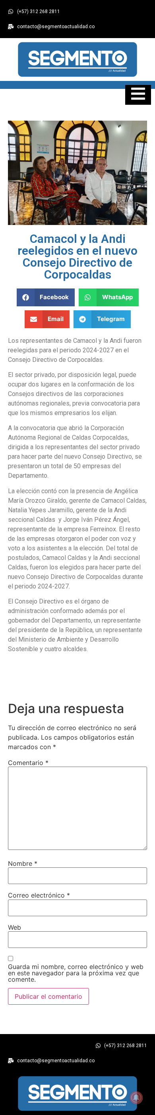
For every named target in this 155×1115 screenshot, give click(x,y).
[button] (46, 297)
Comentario (28, 762)
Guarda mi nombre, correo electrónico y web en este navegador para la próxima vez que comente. (75, 972)
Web (14, 927)
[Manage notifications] (136, 1097)
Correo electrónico (39, 895)
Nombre (22, 863)
